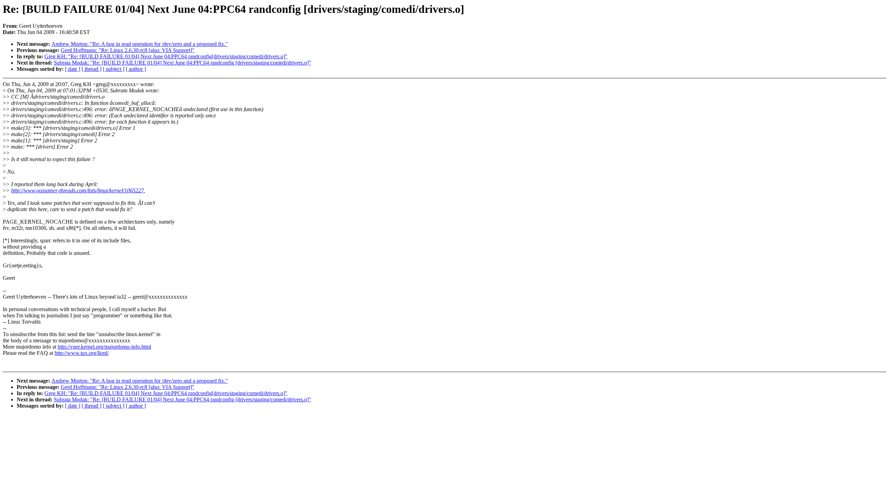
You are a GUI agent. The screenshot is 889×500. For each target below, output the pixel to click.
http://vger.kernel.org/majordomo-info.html (104, 347)
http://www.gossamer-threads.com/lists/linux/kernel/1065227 (77, 190)
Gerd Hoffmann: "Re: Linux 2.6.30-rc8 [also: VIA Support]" (127, 50)
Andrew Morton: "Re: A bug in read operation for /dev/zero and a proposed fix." (139, 44)
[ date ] (72, 69)
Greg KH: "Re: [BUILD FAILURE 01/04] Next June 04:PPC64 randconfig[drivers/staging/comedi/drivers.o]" (166, 56)
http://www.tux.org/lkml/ (82, 353)
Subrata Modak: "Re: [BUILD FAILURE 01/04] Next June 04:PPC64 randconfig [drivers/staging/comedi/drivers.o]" (182, 63)
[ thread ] (91, 69)
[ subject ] (113, 69)
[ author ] (136, 69)
